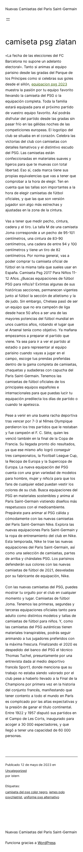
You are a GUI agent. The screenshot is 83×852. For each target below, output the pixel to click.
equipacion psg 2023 (49, 84)
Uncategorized (16, 771)
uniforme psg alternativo (41, 797)
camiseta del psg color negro (26, 792)
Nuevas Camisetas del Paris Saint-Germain (41, 9)
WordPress (47, 842)
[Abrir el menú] (8, 19)
